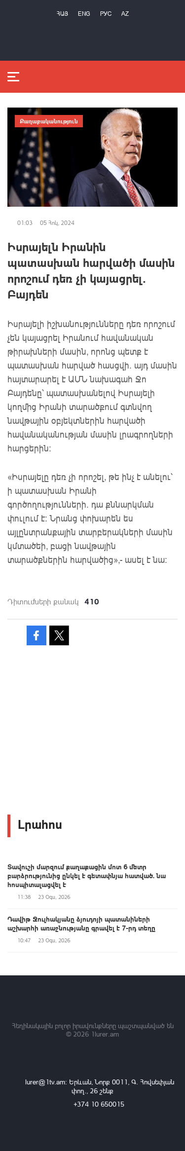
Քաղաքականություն (49, 121)
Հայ (62, 13)
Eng (84, 13)
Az (125, 13)
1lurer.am (105, 1034)
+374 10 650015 (99, 1104)
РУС (105, 13)
